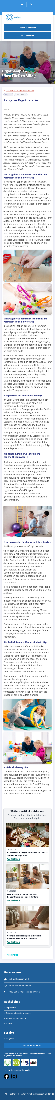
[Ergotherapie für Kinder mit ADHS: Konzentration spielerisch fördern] (27, 876)
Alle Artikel (12, 955)
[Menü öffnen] (22, 4)
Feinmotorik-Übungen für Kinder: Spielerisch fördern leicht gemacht (27, 854)
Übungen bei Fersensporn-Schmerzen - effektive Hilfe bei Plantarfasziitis (25, 937)
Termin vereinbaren (27, 27)
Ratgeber (10, 1039)
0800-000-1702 (15, 992)
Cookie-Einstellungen (16, 1018)
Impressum (11, 1008)
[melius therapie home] (13, 17)
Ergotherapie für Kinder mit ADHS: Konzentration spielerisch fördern (22, 895)
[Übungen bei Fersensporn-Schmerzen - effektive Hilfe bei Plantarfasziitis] (27, 918)
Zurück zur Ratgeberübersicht (20, 91)
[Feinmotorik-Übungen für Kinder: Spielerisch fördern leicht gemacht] (27, 835)
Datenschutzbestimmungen (18, 1013)
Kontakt (9, 1023)
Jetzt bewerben (27, 35)
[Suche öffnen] (31, 4)
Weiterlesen (13, 859)
